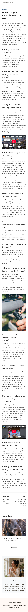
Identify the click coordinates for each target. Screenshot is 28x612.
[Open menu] (25, 3)
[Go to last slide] (4, 532)
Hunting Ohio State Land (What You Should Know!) (20, 501)
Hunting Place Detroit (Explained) (6, 500)
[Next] (24, 532)
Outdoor (4, 9)
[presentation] (14, 527)
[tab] (11, 547)
